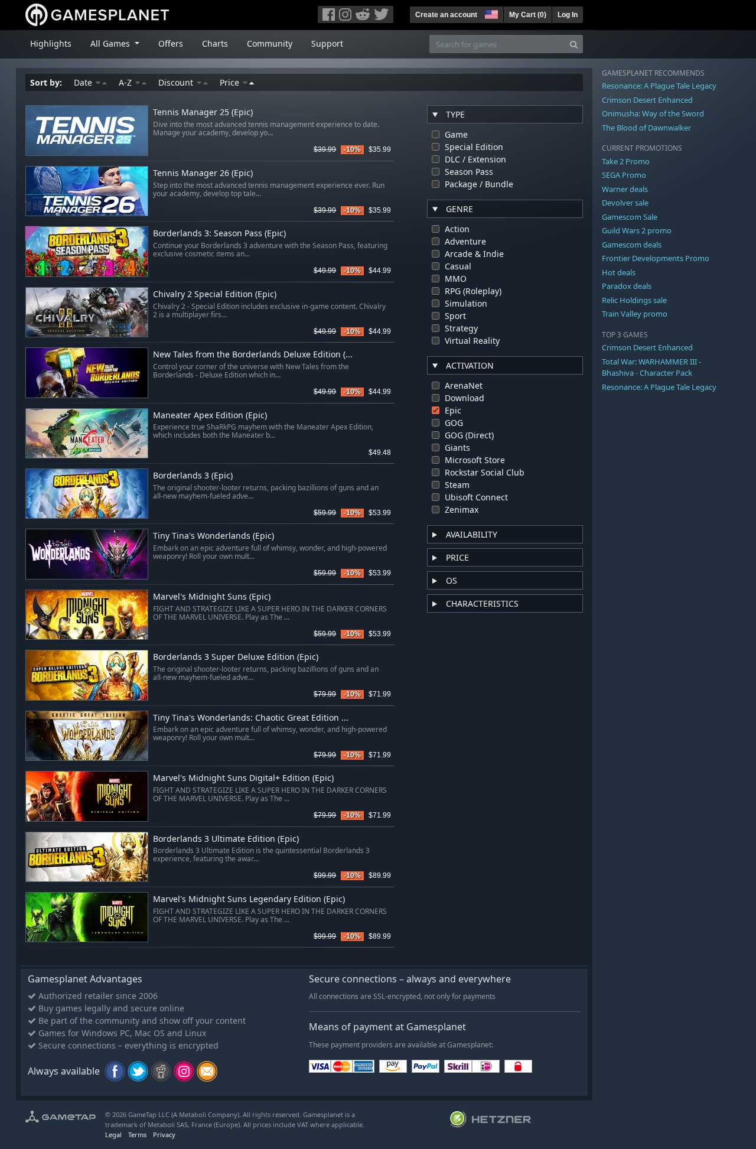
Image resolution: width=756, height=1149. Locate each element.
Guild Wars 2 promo (637, 230)
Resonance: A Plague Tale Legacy (659, 85)
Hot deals (619, 272)
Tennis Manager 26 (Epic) (203, 173)
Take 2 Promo (626, 161)
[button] (490, 13)
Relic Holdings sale (634, 300)
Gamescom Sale (629, 216)
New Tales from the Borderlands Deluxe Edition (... (253, 355)
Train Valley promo (634, 313)
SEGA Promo (624, 175)
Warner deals (625, 189)
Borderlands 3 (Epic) (193, 476)
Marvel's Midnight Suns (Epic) (212, 597)
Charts (215, 43)
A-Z (126, 82)
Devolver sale (625, 202)
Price (231, 82)
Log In (568, 15)
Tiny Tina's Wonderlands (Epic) (213, 536)
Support (327, 43)
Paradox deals (626, 286)
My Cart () (527, 15)
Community (269, 43)
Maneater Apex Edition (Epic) (210, 416)
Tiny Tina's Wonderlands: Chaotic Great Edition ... (250, 718)
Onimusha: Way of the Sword (653, 113)
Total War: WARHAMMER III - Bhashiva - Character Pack (651, 367)
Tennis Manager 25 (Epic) (203, 113)
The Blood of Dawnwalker (646, 127)
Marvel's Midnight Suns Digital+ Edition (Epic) (243, 778)
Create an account (446, 15)
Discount (176, 82)
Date (84, 82)
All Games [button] (111, 43)
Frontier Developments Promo (655, 258)
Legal (113, 1134)
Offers (170, 43)
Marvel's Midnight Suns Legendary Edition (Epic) (249, 899)
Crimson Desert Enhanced (647, 100)
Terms (137, 1134)
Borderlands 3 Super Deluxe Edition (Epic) (235, 657)
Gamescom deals (632, 244)
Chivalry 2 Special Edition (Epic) (214, 294)
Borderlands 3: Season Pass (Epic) (219, 234)
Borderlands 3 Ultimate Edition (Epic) (226, 839)
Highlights (50, 43)
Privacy (164, 1134)
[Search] (574, 44)
